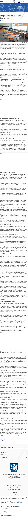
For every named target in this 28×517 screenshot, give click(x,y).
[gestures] (21, 1)
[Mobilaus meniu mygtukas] (1, 1)
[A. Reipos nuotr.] (14, 32)
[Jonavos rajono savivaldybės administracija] (14, 1)
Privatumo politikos (17, 502)
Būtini (3, 506)
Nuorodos (3, 460)
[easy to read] (19, 2)
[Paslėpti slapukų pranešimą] (27, 498)
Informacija (4, 457)
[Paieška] (24, 1)
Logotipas (3, 449)
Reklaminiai (5, 508)
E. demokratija (4, 455)
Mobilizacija (4, 452)
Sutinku (4, 511)
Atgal (3, 440)
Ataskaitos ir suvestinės (7, 447)
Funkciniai (9, 506)
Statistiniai (16, 506)
